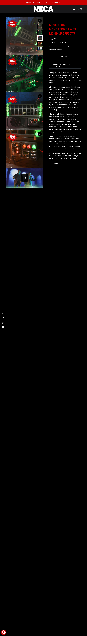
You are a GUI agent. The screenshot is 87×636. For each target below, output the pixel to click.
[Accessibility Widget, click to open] (3, 632)
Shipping (52, 42)
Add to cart (65, 56)
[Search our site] (74, 8)
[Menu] (6, 8)
